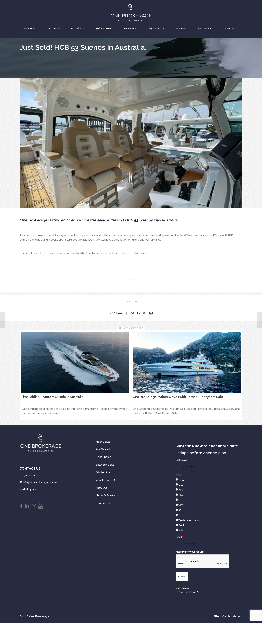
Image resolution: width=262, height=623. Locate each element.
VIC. (180, 504)
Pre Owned (54, 28)
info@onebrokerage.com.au (40, 482)
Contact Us (231, 28)
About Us (181, 28)
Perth (181, 525)
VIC (180, 494)
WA (180, 489)
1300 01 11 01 (30, 475)
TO (180, 514)
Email (179, 536)
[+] (75, 362)
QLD (181, 484)
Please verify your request (190, 551)
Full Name (182, 459)
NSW (181, 479)
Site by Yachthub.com (228, 616)
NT (180, 499)
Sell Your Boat (103, 28)
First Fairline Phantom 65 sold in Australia (52, 397)
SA (179, 509)
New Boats (30, 28)
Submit (182, 576)
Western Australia (188, 520)
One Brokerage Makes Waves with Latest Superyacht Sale (178, 397)
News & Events (206, 28)
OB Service (130, 28)
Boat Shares (77, 28)
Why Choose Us (156, 28)
